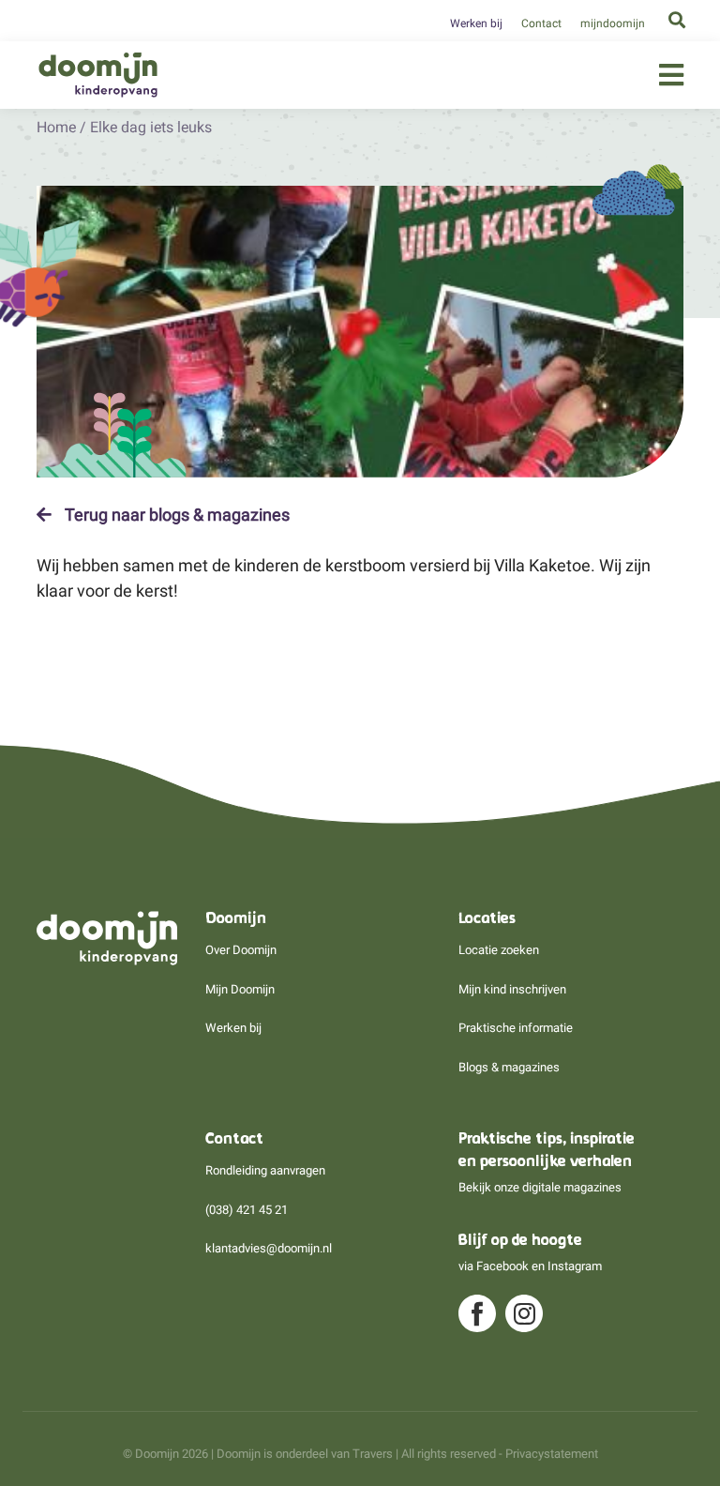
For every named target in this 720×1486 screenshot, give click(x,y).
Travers (372, 1454)
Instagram (575, 1266)
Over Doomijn (241, 950)
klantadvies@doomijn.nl (268, 1248)
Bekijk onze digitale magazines (540, 1187)
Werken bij (476, 23)
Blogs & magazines (509, 1067)
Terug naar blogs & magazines (175, 515)
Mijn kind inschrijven (512, 989)
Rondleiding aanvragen (265, 1170)
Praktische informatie (515, 1028)
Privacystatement (551, 1454)
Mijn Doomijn (240, 989)
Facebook (502, 1266)
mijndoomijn (612, 23)
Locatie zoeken (498, 950)
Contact (541, 23)
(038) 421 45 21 (246, 1210)
